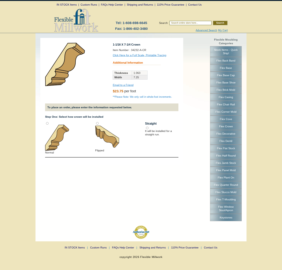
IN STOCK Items (76, 247)
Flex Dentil (225, 140)
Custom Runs (100, 247)
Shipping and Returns (154, 247)
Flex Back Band (225, 60)
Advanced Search (206, 30)
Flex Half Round (226, 155)
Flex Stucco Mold (225, 192)
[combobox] (190, 23)
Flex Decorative (225, 133)
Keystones (226, 217)
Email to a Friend (123, 85)
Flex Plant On (226, 177)
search (220, 23)
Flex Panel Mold (226, 170)
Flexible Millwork (151, 256)
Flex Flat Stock (226, 148)
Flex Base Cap (226, 75)
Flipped (99, 150)
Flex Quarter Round (226, 184)
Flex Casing (226, 97)
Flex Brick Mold (226, 89)
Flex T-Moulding (226, 199)
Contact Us (210, 247)
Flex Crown (226, 126)
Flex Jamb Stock (226, 162)
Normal (49, 152)
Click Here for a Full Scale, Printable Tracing (139, 55)
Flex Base (226, 67)
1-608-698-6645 (135, 23)
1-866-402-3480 (135, 29)
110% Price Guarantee (186, 247)
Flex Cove (226, 119)
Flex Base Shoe (226, 82)
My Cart (223, 30)
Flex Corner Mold (226, 111)
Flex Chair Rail (226, 104)
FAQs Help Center (124, 247)
